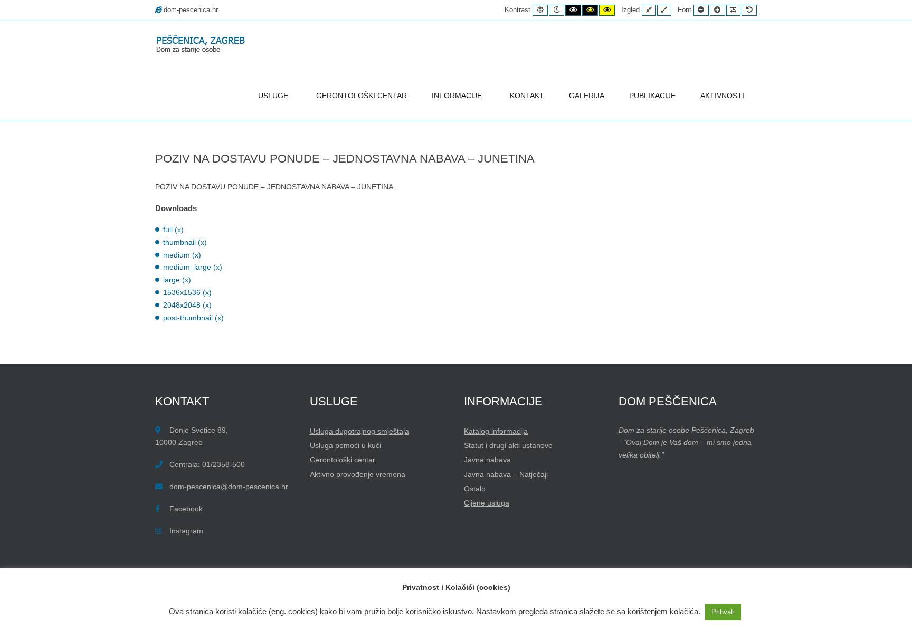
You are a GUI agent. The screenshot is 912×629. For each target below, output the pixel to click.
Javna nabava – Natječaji (506, 474)
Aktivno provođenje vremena (357, 474)
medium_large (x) (192, 267)
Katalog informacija (496, 431)
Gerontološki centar (342, 459)
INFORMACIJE (457, 95)
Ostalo (475, 488)
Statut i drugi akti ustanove (508, 445)
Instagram (186, 531)
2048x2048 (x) (187, 305)
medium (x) (182, 255)
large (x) (177, 279)
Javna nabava (487, 459)
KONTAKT (527, 95)
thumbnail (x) (185, 242)
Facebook (186, 508)
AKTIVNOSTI (722, 95)
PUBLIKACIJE (652, 95)
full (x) (173, 229)
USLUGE (273, 95)
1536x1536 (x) (187, 292)
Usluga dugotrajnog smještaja (359, 431)
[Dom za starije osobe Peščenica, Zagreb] (202, 45)
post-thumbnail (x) (193, 317)
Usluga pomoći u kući (345, 445)
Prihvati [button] (723, 612)
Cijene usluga (486, 503)
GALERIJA (586, 95)
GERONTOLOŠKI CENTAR (361, 95)
